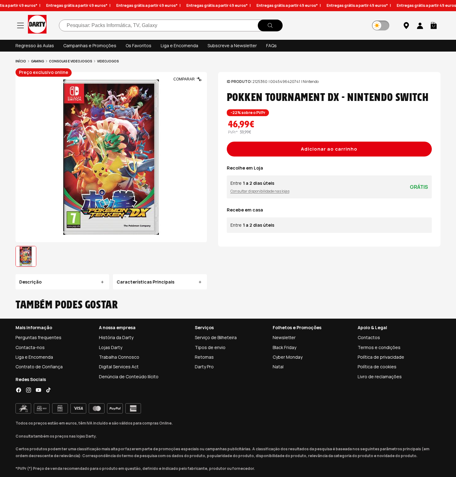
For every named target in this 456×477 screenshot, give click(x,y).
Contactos (369, 337)
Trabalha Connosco (119, 357)
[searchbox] (171, 25)
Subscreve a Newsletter (232, 45)
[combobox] (171, 25)
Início (21, 61)
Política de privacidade (381, 357)
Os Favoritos (138, 45)
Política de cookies (377, 367)
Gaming (37, 61)
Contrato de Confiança (39, 367)
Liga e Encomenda (179, 45)
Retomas (204, 357)
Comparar (184, 79)
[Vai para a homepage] (37, 25)
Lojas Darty (110, 347)
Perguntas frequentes (38, 337)
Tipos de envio (210, 347)
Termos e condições (379, 347)
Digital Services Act (119, 367)
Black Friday (284, 347)
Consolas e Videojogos (70, 61)
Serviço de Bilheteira (216, 337)
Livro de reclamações (380, 376)
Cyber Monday (287, 357)
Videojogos (108, 61)
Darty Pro (204, 367)
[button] (433, 25)
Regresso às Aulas (35, 45)
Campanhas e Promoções (89, 45)
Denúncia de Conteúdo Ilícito (129, 376)
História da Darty (116, 337)
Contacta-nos (30, 347)
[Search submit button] (270, 25)
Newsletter (284, 337)
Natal (278, 367)
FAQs (271, 45)
